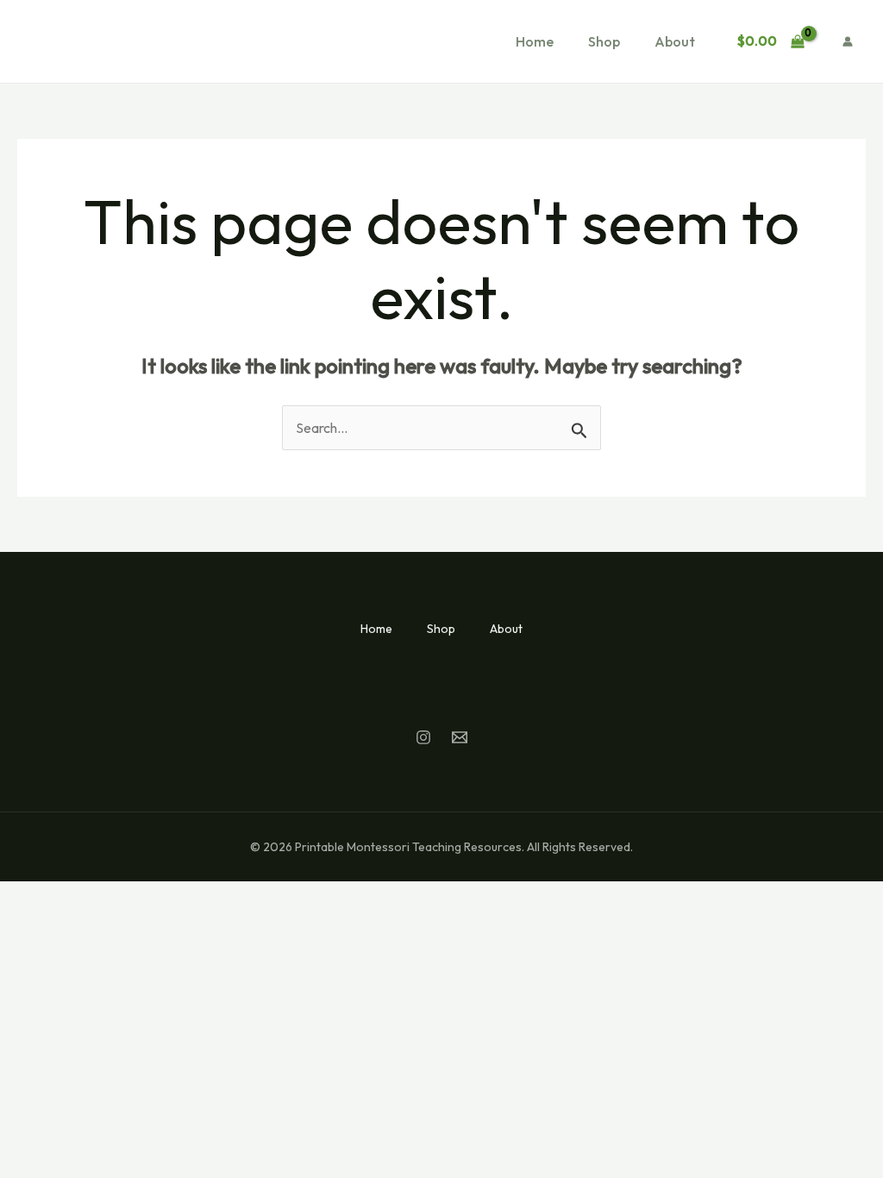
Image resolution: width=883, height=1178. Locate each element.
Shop (604, 41)
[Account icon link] (847, 41)
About (674, 41)
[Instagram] (423, 737)
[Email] (459, 737)
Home (535, 41)
